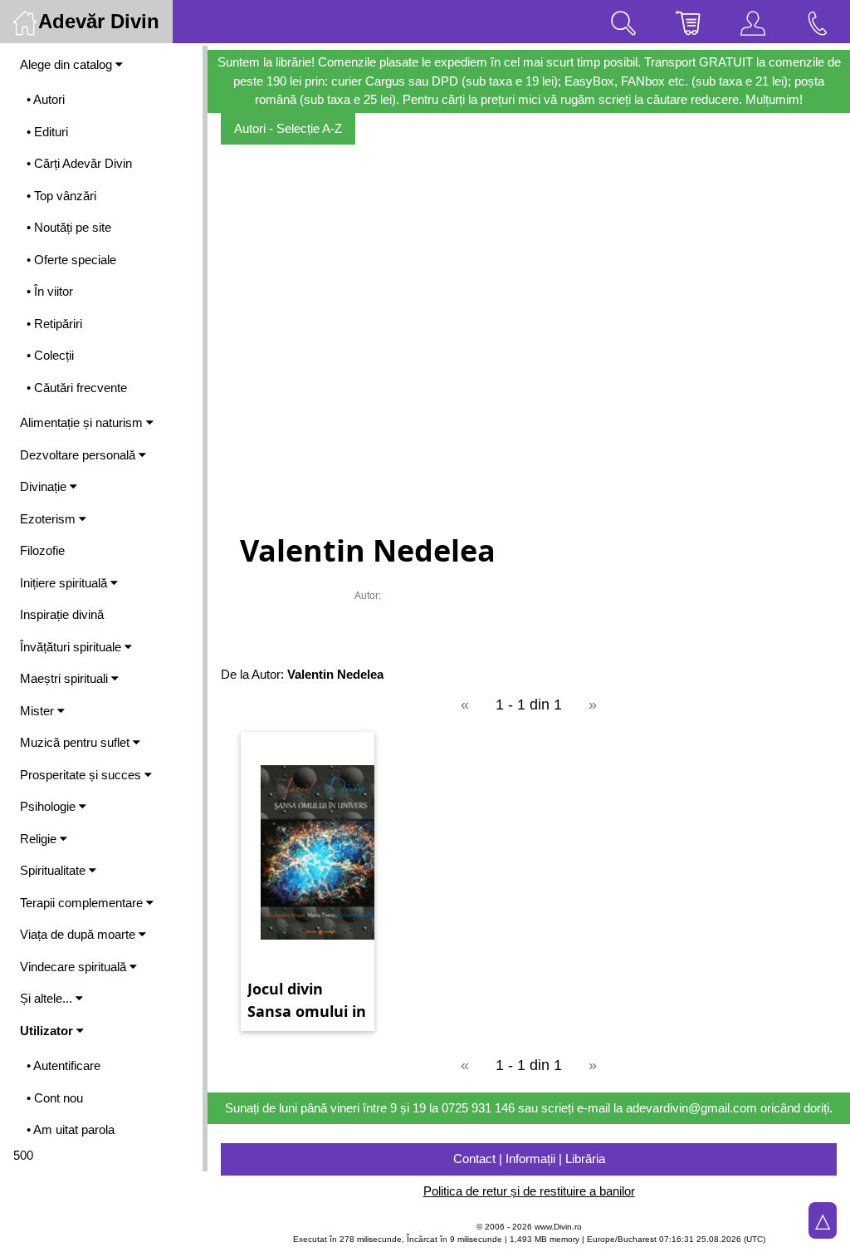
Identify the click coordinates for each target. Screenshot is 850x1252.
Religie (40, 839)
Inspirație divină (62, 614)
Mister (38, 711)
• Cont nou (55, 1098)
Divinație (45, 486)
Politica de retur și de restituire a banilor (529, 1191)
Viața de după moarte (79, 934)
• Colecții (50, 355)
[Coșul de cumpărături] (688, 21)
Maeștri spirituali (65, 678)
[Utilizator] (753, 21)
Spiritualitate (54, 870)
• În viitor (50, 291)
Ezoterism (49, 519)
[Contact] (817, 21)
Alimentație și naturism (83, 422)
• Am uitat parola (71, 1129)
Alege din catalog (67, 64)
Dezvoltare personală (79, 455)
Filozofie (42, 550)
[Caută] (623, 21)
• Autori (46, 99)
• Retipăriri (54, 324)
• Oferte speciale (71, 260)
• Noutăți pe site (69, 227)
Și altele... (48, 998)
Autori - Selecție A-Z (288, 128)
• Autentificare (63, 1065)
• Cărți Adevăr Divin (79, 163)
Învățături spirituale (72, 647)
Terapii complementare (83, 903)
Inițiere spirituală (65, 583)
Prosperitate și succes (82, 775)
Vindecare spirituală (74, 967)
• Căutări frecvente (77, 388)
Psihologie (49, 806)
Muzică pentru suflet (76, 742)
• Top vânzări (61, 196)
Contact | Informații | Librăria (529, 1158)
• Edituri (47, 132)
